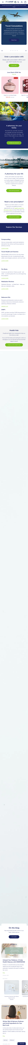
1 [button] (10, 50)
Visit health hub (14, 41)
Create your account (14, 143)
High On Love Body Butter (10, 95)
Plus (4, 973)
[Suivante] (26, 51)
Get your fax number (14, 217)
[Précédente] (2, 51)
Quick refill (14, 65)
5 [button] (17, 50)
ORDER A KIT (4, 306)
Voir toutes (14, 937)
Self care (5, 1040)
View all (14, 74)
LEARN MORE (4, 248)
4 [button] (15, 50)
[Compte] (21, 1)
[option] (14, 6)
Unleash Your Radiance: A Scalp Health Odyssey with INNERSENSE (14, 961)
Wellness (12, 1040)
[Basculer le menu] (2, 2)
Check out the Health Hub (14, 345)
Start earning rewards (14, 190)
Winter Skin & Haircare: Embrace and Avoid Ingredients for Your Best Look (13, 1023)
